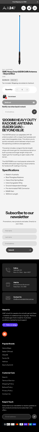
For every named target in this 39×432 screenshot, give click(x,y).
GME (4, 76)
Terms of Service (8, 380)
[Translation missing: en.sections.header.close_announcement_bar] (37, 2)
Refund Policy (7, 387)
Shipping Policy (8, 384)
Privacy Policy (7, 391)
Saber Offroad (7, 351)
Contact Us (6, 394)
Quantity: (9, 89)
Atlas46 (5, 355)
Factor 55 (5, 358)
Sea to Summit (7, 365)
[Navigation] (34, 8)
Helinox (5, 362)
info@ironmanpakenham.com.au (23, 299)
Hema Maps (6, 348)
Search (5, 377)
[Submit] (34, 416)
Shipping (15, 83)
